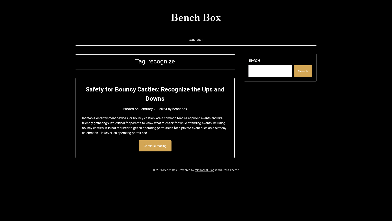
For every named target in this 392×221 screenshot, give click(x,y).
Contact (196, 40)
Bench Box (196, 16)
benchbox (179, 109)
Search (254, 60)
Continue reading (155, 146)
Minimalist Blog (204, 170)
